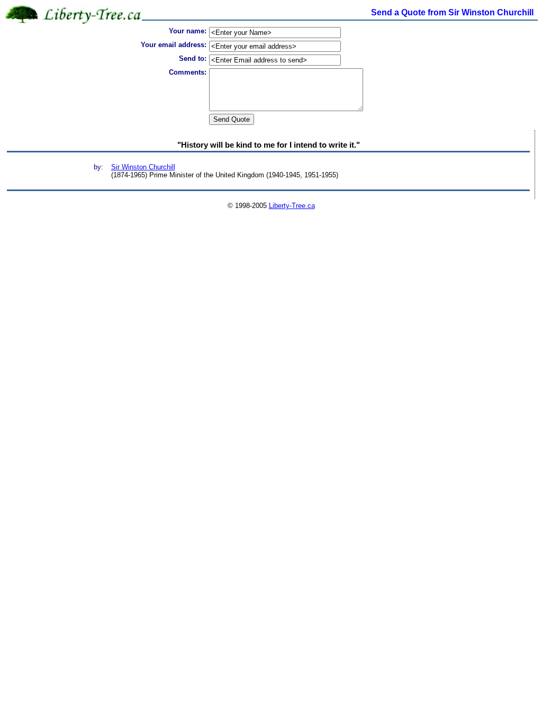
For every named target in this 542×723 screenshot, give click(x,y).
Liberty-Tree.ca (292, 206)
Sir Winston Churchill (143, 167)
